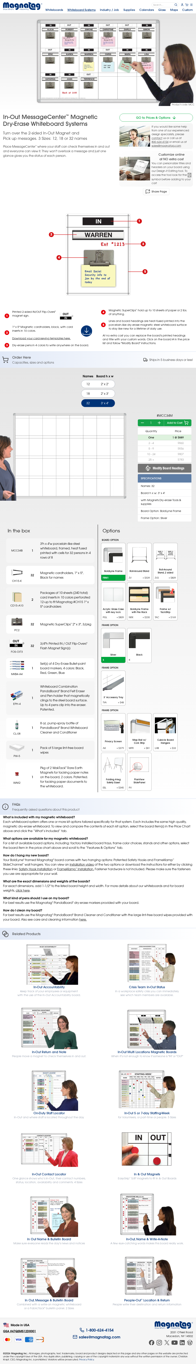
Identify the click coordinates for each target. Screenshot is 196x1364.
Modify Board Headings (168, 468)
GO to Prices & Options (153, 118)
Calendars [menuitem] (146, 10)
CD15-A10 (16, 605)
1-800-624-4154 (100, 1330)
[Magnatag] (174, 1325)
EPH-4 (17, 703)
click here (23, 890)
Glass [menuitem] (162, 10)
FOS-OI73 (17, 651)
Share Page (159, 191)
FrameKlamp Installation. (75, 869)
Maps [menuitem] (174, 10)
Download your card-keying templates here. (41, 338)
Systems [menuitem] (81, 10)
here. (83, 919)
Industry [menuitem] (109, 10)
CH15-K (17, 580)
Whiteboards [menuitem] (54, 10)
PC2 (17, 630)
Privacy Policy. (86, 1359)
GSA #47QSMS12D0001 (19, 1331)
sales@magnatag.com (166, 145)
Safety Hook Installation (36, 869)
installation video (82, 864)
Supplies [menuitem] (129, 10)
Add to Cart (174, 422)
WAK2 (16, 782)
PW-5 (17, 756)
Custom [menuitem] (187, 10)
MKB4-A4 (17, 674)
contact (157, 138)
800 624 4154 (160, 141)
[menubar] (119, 10)
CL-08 (16, 733)
